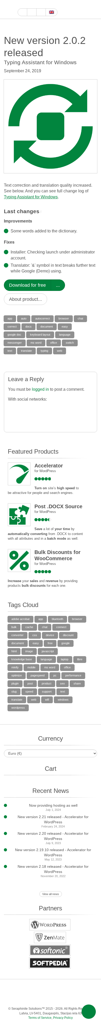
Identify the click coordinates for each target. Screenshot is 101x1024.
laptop (64, 659)
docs (28, 326)
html (14, 651)
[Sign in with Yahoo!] (54, 408)
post (30, 683)
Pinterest (80, 987)
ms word (36, 342)
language (64, 334)
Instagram (44, 4)
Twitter (38, 4)
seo (62, 683)
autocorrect (42, 318)
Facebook (32, 4)
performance (73, 675)
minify (15, 667)
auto (23, 318)
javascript (48, 651)
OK (65, 998)
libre (79, 659)
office (53, 342)
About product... (25, 299)
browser (64, 318)
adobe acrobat (20, 619)
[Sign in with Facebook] (12, 408)
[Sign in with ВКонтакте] (85, 408)
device (50, 635)
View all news (50, 894)
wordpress (18, 707)
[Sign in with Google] (22, 408)
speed (29, 691)
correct (12, 326)
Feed (75, 998)
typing (44, 350)
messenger (15, 342)
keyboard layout (40, 334)
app (10, 318)
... (58, 285)
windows (63, 699)
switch (70, 342)
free (50, 643)
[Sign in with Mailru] (12, 419)
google (65, 643)
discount (68, 635)
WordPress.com (13, 998)
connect (61, 627)
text (10, 350)
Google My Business (20, 4)
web (59, 350)
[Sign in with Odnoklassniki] (22, 419)
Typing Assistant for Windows (31, 197)
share (77, 683)
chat (80, 318)
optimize (16, 675)
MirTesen (55, 998)
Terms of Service (40, 1018)
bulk (14, 627)
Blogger (23, 998)
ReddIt (50, 4)
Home (22, 12)
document (46, 326)
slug (14, 691)
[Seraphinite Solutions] (9, 9)
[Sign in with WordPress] (43, 408)
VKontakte (44, 998)
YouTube (26, 4)
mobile (31, 667)
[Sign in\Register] (94, 9)
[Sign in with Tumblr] (74, 408)
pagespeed (38, 675)
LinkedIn (70, 987)
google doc (14, 334)
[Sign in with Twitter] (33, 408)
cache (29, 627)
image (29, 651)
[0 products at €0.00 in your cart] (85, 9)
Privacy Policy (63, 1018)
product (46, 683)
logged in (40, 389)
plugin (15, 683)
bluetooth (57, 619)
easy (65, 326)
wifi (47, 699)
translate (26, 350)
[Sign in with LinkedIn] (64, 408)
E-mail (86, 998)
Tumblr (91, 987)
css (34, 635)
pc (54, 675)
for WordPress (45, 471)
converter (17, 635)
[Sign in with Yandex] (33, 419)
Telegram (34, 998)
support (47, 691)
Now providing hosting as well (53, 805)
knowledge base (21, 659)
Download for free (27, 285)
